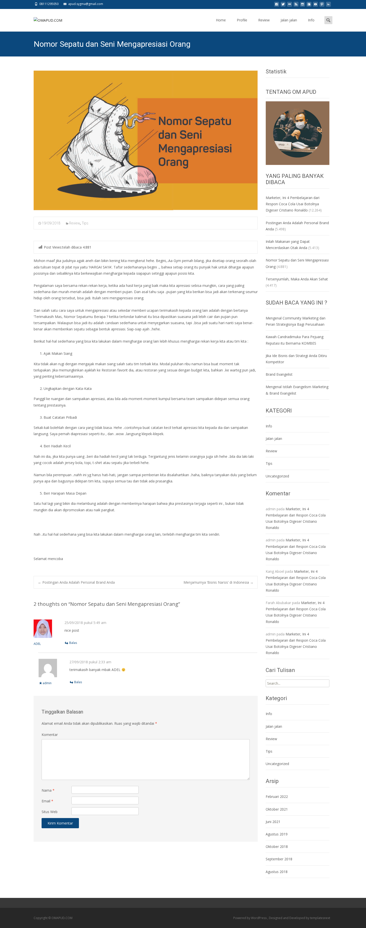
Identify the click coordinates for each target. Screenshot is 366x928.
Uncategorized (277, 476)
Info (311, 20)
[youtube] (315, 5)
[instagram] (302, 5)
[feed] (296, 5)
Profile (242, 20)
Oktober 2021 (277, 809)
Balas (73, 643)
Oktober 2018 (277, 846)
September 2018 (279, 859)
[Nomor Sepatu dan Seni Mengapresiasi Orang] (146, 140)
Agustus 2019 (277, 834)
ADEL (37, 644)
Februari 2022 (277, 796)
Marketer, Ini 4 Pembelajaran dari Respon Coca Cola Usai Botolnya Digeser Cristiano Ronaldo (292, 203)
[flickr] (289, 5)
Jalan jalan (289, 20)
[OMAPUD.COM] (44, 19)
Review (264, 20)
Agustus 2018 (277, 871)
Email (47, 801)
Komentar (50, 734)
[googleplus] (308, 5)
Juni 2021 (273, 821)
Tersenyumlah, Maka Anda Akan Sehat (297, 279)
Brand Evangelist (279, 374)
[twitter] (283, 5)
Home (221, 20)
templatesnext (320, 918)
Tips (85, 223)
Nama (48, 790)
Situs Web (50, 811)
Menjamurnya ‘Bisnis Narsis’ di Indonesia (218, 582)
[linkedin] (328, 5)
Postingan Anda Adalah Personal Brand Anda (76, 582)
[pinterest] (321, 5)
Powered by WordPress (250, 918)
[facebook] (276, 5)
